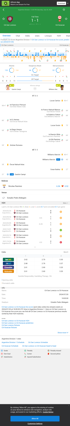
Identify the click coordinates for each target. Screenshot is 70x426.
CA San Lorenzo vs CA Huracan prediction (17, 323)
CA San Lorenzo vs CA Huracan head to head (39, 346)
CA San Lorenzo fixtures (11, 325)
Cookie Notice (48, 412)
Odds (4, 252)
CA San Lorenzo (7, 45)
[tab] (6, 35)
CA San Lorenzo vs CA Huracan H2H (15, 321)
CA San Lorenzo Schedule (38, 342)
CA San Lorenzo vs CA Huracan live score (17, 307)
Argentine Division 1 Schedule (13, 342)
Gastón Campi (16, 89)
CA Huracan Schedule (10, 346)
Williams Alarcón (53, 89)
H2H (3, 203)
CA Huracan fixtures (9, 327)
